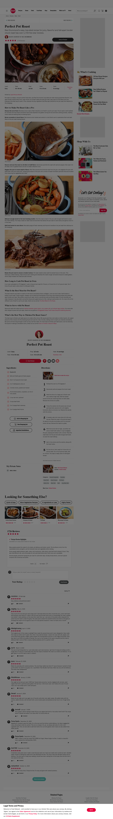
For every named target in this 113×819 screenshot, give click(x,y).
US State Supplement (13, 816)
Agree (91, 810)
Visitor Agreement (25, 811)
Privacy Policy (33, 814)
